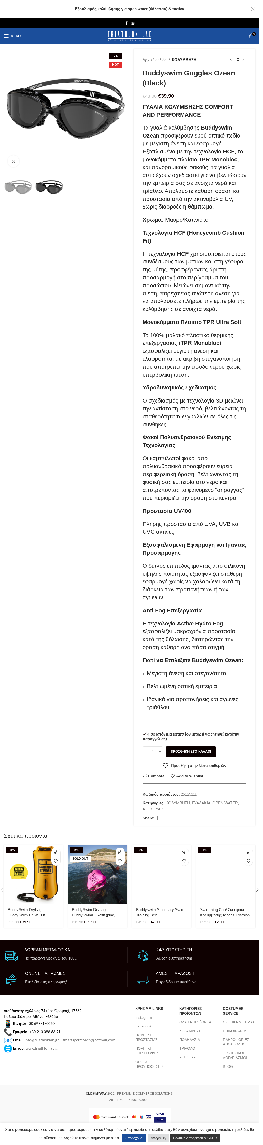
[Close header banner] (252, 9)
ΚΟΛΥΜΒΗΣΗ (184, 59)
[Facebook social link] (127, 23)
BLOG (228, 1066)
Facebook (143, 1026)
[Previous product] (231, 60)
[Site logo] (130, 36)
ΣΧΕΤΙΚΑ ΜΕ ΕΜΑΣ (239, 1022)
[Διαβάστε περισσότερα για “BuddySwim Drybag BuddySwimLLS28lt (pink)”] (120, 852)
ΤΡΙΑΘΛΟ (187, 1048)
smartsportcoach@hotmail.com (89, 1040)
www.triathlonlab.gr (42, 1048)
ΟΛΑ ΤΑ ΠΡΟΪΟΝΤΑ (195, 1022)
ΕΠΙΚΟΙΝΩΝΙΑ (234, 1031)
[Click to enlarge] (13, 161)
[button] (9, 110)
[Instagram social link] (133, 23)
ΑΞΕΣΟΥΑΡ (153, 809)
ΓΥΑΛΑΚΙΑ (201, 803)
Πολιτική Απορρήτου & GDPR (195, 1138)
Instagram (143, 1017)
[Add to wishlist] (55, 861)
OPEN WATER (225, 803)
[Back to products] (237, 60)
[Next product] (243, 60)
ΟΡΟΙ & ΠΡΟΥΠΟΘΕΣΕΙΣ (149, 1064)
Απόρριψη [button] (158, 1138)
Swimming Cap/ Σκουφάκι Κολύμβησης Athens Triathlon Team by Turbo (225, 915)
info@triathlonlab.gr (42, 1040)
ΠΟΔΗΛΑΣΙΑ (189, 1040)
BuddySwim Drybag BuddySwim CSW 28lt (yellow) (26, 915)
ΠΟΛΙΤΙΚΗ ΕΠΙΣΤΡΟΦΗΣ (147, 1050)
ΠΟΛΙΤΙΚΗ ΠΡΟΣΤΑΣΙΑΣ (146, 1037)
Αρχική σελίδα (155, 59)
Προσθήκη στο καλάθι (191, 751)
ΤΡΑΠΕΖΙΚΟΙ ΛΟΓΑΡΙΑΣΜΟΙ (235, 1055)
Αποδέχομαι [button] (134, 1138)
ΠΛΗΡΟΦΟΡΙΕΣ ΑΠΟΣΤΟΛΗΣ (236, 1042)
